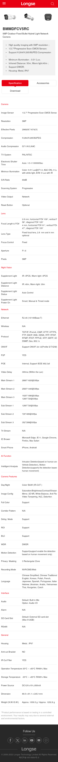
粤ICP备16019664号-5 (29, 757)
